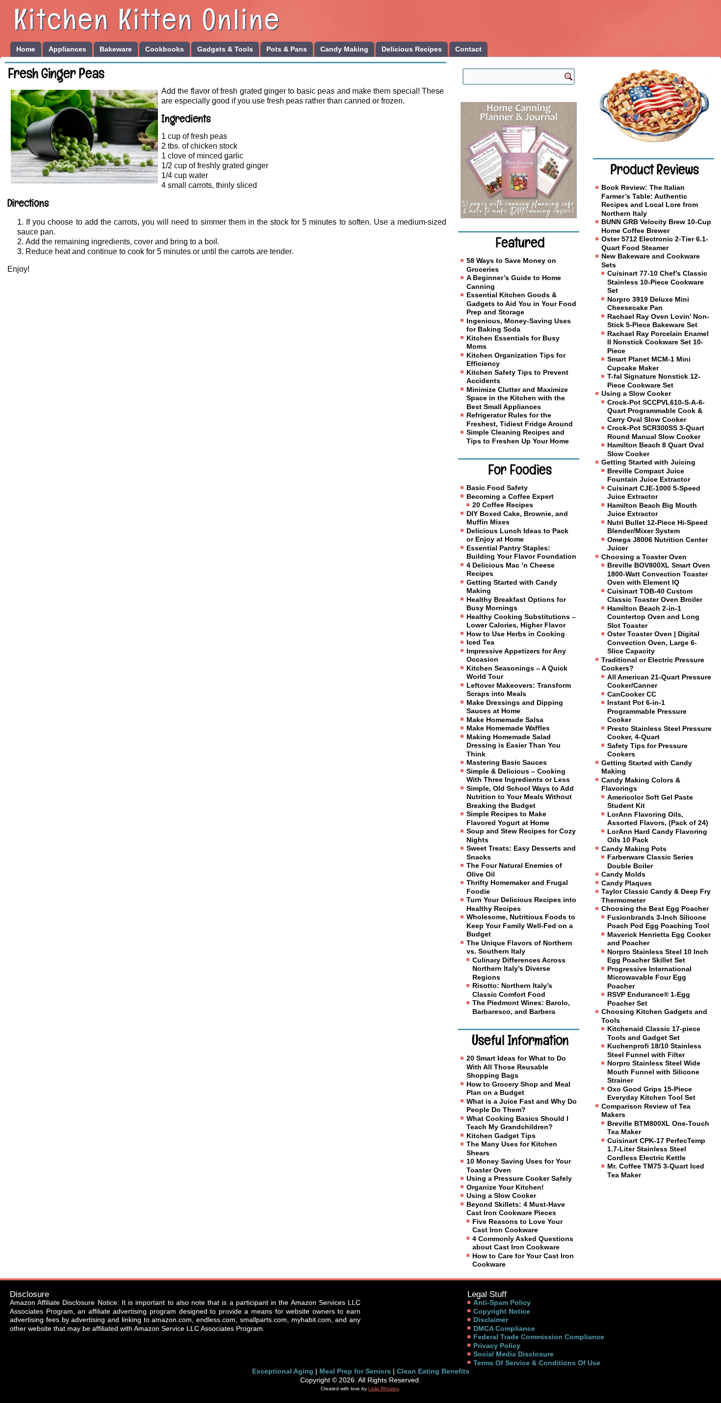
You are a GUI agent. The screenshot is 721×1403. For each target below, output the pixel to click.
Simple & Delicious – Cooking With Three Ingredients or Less (518, 775)
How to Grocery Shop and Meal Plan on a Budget (518, 1088)
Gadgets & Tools (225, 49)
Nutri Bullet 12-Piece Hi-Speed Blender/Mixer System (657, 527)
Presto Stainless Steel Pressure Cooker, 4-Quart (659, 733)
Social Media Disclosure (513, 1354)
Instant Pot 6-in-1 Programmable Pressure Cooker (647, 711)
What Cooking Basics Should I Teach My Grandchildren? (517, 1123)
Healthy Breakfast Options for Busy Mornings (516, 604)
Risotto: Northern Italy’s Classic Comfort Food (512, 990)
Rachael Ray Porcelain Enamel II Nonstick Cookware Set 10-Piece (658, 342)
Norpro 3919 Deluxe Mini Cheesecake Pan (648, 303)
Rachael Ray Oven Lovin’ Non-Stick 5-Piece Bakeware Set (658, 320)
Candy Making (344, 49)
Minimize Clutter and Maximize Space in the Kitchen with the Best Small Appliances (517, 398)
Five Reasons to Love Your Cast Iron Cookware (517, 1226)
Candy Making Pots (634, 849)
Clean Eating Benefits (433, 1371)
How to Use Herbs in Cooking (515, 634)
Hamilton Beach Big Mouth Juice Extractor (652, 509)
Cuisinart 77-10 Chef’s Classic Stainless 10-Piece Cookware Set (657, 281)
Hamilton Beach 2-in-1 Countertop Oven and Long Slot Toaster (653, 616)
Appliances (67, 49)
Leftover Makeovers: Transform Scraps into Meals (518, 689)
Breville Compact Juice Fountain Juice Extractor (648, 475)
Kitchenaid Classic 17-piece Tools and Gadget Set (653, 1033)
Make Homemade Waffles (508, 728)
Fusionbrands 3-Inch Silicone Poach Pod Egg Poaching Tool (658, 921)
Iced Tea (480, 642)
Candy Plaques (626, 883)
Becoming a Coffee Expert (510, 496)
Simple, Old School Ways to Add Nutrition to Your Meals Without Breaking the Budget (520, 796)
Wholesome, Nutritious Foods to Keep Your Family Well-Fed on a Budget (520, 925)
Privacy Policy (496, 1346)
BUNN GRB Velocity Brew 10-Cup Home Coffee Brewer (656, 226)
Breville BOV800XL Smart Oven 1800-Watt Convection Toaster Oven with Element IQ (658, 573)
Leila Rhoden (383, 1388)
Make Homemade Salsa (504, 720)
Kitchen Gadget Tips (501, 1136)
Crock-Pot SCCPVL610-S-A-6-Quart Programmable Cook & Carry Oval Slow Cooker (656, 410)
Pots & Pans (286, 49)
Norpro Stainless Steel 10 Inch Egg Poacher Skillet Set (657, 956)
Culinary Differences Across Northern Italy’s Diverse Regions (519, 968)
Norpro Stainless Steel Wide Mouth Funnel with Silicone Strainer (653, 1071)
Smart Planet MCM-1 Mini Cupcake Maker (649, 363)
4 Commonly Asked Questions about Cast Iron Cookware (522, 1243)
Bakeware (116, 49)
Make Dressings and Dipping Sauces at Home (514, 707)
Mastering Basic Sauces (506, 762)
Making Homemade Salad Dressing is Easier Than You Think (513, 745)
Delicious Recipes (412, 49)
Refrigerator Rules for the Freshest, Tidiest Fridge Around (519, 419)
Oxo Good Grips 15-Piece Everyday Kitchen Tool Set (651, 1093)
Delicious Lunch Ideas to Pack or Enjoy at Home (517, 535)
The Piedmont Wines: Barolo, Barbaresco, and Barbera (521, 1007)
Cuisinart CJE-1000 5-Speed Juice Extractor (653, 492)
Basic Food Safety (497, 488)
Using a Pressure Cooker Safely (519, 1178)
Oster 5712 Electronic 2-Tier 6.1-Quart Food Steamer (654, 243)
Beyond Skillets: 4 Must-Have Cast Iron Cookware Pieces (515, 1208)
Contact (468, 49)
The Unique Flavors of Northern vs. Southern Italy (519, 947)
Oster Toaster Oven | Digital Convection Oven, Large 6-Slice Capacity (653, 642)
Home (25, 49)
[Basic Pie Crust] (653, 105)
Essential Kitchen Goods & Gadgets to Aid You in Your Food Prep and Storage (521, 303)
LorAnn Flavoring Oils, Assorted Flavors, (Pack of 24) (657, 818)
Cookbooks (164, 49)
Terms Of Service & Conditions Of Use (536, 1363)
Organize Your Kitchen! (505, 1187)
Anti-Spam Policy (502, 1302)
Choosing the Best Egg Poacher (655, 908)
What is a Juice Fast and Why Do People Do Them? (521, 1105)
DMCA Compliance (504, 1328)
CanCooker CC (631, 694)
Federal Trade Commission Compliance (538, 1337)
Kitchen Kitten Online (147, 19)
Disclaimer (490, 1320)
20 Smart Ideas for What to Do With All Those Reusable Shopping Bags (516, 1066)
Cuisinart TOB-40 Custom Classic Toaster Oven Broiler (654, 595)
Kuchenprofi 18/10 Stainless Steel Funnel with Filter (654, 1050)
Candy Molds (623, 874)
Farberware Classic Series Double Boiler (650, 861)
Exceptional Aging (282, 1371)
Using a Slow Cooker (501, 1195)
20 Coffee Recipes (502, 505)
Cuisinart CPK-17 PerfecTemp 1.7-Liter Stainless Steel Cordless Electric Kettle (656, 1149)
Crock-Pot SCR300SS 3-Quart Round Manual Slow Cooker (655, 432)
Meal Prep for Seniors (355, 1371)
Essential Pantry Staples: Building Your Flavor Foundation (521, 552)
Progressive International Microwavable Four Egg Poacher (649, 977)
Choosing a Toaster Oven (644, 557)
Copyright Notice (501, 1311)
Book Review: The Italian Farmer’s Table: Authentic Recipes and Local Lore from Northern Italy (649, 200)
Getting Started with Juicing (648, 462)
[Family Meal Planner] (519, 160)
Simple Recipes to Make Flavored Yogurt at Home (507, 818)
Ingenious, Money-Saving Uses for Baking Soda (518, 325)
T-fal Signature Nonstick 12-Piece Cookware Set (653, 380)
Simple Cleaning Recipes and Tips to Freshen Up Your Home (517, 436)
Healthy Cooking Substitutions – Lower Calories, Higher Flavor (521, 621)
